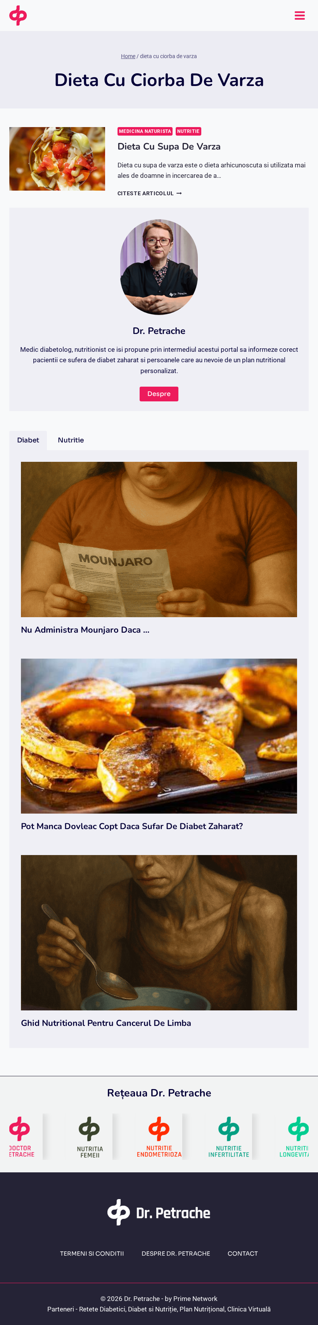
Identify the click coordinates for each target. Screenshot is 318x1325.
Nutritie (188, 131)
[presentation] (57, 159)
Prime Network (195, 1299)
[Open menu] (299, 15)
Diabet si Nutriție (152, 1309)
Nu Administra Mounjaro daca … (85, 630)
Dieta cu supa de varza (169, 146)
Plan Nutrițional (202, 1309)
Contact (243, 1253)
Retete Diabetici (102, 1309)
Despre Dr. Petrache (176, 1253)
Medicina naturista (145, 131)
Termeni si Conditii (92, 1253)
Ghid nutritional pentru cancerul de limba (106, 1023)
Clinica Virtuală (249, 1309)
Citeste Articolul (150, 193)
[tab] (28, 440)
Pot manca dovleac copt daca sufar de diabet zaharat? (132, 826)
